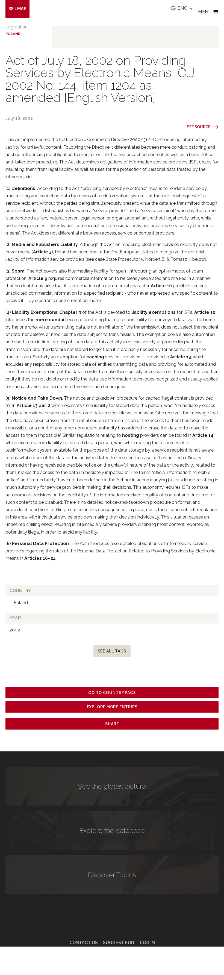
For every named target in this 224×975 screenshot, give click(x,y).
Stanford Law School (57, 925)
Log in (147, 942)
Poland (12, 34)
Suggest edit (119, 942)
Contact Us (83, 942)
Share (112, 724)
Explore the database (112, 830)
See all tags (112, 651)
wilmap (17, 8)
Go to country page (112, 692)
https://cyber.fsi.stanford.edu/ (19, 924)
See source (198, 127)
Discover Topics (112, 875)
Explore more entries (112, 707)
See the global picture (112, 786)
